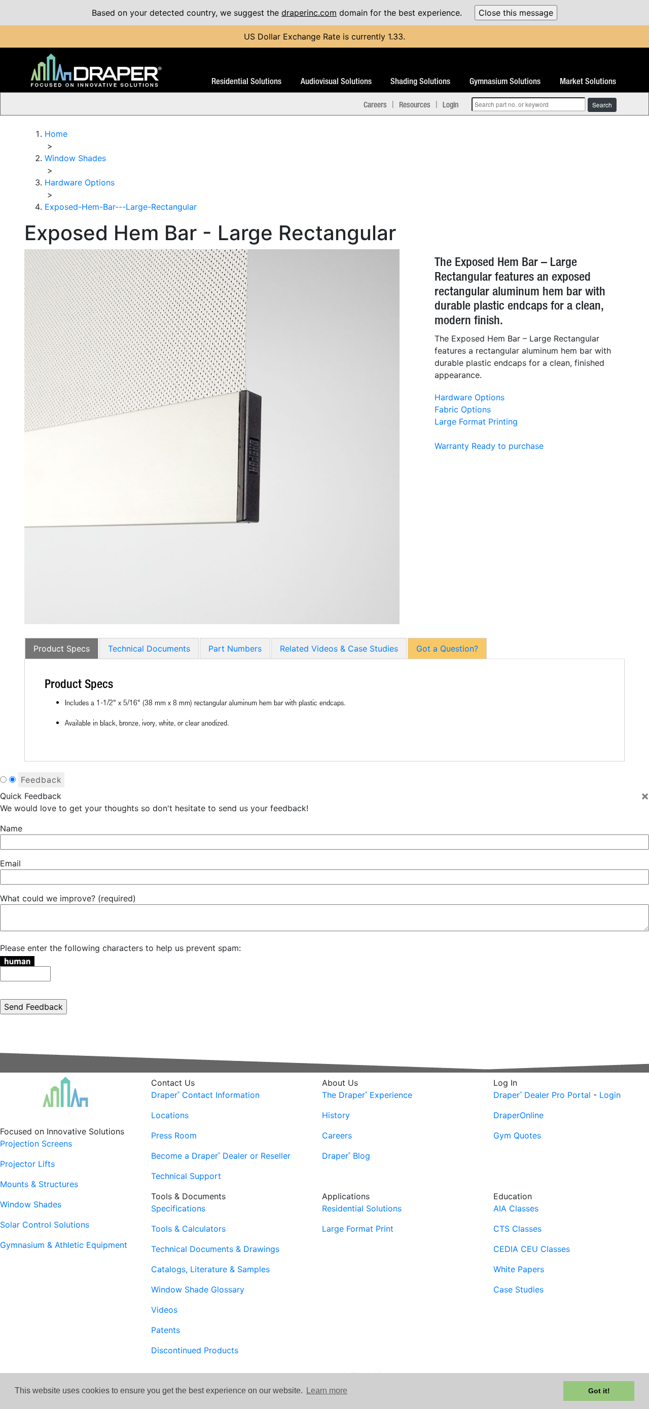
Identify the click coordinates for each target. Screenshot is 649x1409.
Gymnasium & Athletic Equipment (63, 1245)
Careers (375, 104)
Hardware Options (469, 397)
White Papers (518, 1269)
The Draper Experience (367, 1095)
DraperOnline (518, 1115)
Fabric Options (463, 409)
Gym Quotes (517, 1135)
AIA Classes (515, 1208)
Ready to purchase (508, 446)
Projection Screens (36, 1143)
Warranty (452, 446)
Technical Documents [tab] (149, 648)
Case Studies (518, 1289)
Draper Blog (346, 1156)
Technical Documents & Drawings (215, 1249)
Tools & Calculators (188, 1229)
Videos (164, 1310)
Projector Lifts (27, 1164)
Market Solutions (588, 81)
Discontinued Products (194, 1350)
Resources (414, 104)
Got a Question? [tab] (447, 648)
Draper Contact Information (205, 1095)
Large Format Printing (476, 421)
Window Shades (30, 1204)
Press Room (174, 1135)
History (336, 1115)
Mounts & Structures (39, 1184)
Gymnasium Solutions (505, 81)
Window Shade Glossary (197, 1289)
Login (450, 104)
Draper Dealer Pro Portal (542, 1095)
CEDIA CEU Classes (531, 1249)
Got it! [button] (599, 1391)
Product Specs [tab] (61, 648)
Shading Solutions (420, 81)
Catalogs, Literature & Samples (210, 1269)
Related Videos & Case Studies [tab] (339, 648)
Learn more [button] (326, 1390)
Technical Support (186, 1176)
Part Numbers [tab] (235, 648)
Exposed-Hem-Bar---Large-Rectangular (121, 207)
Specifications (178, 1208)
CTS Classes (517, 1229)
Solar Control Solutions (44, 1225)
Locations (170, 1115)
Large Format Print (357, 1229)
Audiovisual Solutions (336, 81)
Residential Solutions (246, 81)
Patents (165, 1330)
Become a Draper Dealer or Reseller (221, 1156)
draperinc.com (309, 13)
